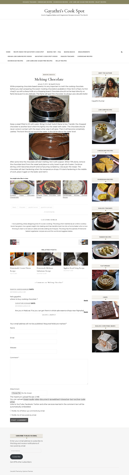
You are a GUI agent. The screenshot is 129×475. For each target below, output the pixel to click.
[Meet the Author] (105, 97)
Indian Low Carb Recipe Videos (20, 56)
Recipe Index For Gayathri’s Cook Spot (29, 52)
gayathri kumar (33, 207)
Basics (14, 207)
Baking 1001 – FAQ (54, 52)
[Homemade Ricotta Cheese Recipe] (75, 187)
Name (12, 328)
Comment (14, 358)
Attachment (14, 389)
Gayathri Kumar (55, 84)
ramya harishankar (19, 289)
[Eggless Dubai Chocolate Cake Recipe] (48, 187)
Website (13, 348)
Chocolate (22, 207)
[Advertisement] (64, 34)
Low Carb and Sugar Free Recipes (81, 2)
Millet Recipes (100, 2)
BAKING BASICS (49, 74)
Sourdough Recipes (60, 2)
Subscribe (16, 457)
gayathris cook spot (46, 207)
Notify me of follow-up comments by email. (28, 411)
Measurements (84, 52)
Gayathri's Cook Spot (64, 11)
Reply (86, 300)
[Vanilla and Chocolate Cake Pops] (14, 242)
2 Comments (49, 212)
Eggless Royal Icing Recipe (74, 268)
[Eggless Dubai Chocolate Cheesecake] (22, 187)
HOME (8, 52)
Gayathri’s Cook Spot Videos (46, 56)
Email (12, 338)
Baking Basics (69, 52)
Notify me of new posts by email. (24, 415)
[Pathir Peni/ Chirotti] (83, 242)
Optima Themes (27, 471)
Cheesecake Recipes (45, 2)
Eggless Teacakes (30, 2)
